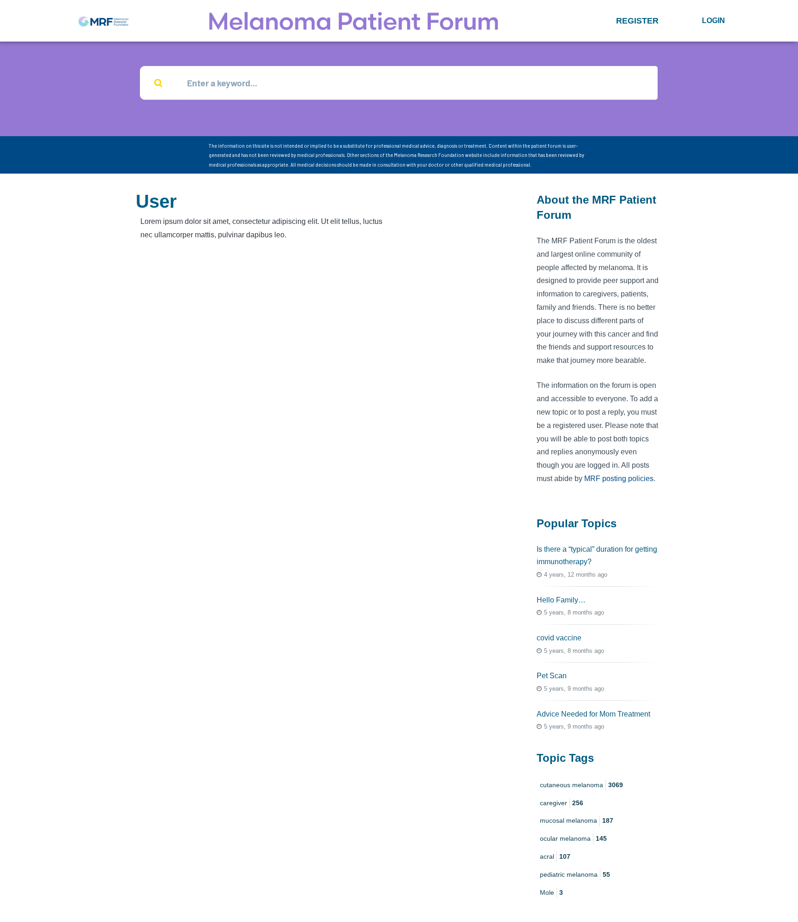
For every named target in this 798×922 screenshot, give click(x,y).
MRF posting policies (618, 478)
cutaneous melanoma (581, 785)
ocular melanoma (573, 838)
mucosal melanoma (576, 820)
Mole (551, 892)
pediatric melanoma (575, 874)
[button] (637, 20)
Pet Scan (552, 676)
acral (555, 856)
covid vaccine (559, 638)
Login (713, 20)
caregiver (561, 803)
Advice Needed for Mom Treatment (593, 714)
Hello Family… (561, 600)
